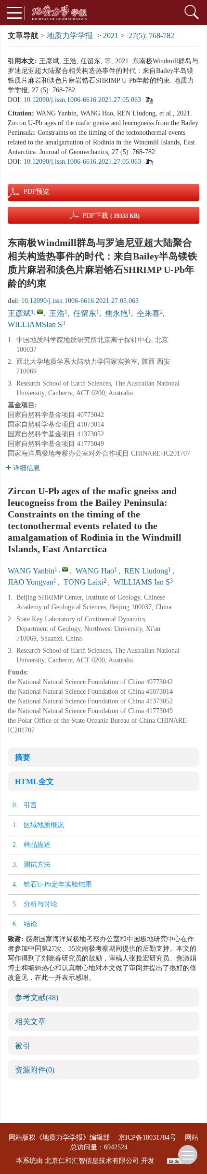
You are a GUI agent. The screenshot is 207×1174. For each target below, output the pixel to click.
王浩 (57, 313)
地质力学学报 (70, 35)
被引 (22, 1046)
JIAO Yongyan (30, 582)
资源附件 (34, 1070)
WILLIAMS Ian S (142, 582)
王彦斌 (19, 313)
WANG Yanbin (31, 571)
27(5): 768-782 (151, 35)
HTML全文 (34, 781)
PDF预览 (28, 191)
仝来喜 (148, 313)
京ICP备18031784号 (147, 1137)
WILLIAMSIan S (35, 324)
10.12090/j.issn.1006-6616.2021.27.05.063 (82, 99)
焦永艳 (116, 313)
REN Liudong (146, 571)
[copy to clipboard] (149, 161)
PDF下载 (111, 215)
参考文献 (36, 997)
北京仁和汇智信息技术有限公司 (92, 1160)
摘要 (22, 757)
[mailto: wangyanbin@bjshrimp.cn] (65, 569)
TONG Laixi (84, 582)
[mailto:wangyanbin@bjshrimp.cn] (40, 311)
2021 (110, 35)
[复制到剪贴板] (149, 99)
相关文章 (30, 1021)
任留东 (84, 313)
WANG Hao (95, 571)
